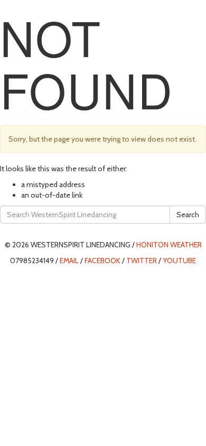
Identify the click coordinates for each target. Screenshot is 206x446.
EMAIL (69, 260)
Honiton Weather (169, 244)
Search (187, 214)
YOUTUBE (179, 260)
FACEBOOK (102, 260)
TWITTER (141, 260)
